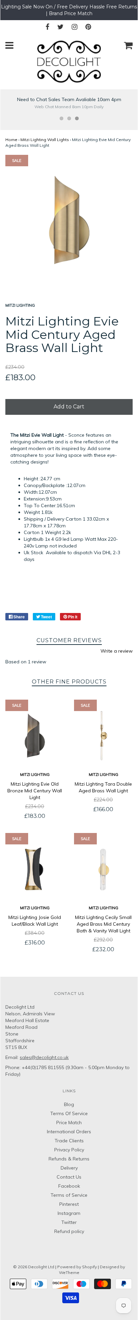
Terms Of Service (69, 1113)
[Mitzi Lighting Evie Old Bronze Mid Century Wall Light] (34, 735)
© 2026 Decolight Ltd (34, 1266)
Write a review (116, 651)
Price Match (69, 1122)
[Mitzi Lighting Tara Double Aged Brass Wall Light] (103, 735)
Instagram (69, 1213)
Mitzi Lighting (35, 774)
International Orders (69, 1132)
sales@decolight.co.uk (44, 1057)
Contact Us (69, 1177)
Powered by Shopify (77, 1266)
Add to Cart (69, 406)
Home (11, 139)
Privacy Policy (69, 1150)
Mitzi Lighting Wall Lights (44, 139)
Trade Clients (69, 1141)
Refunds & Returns (69, 1159)
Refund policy (69, 1231)
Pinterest (69, 1204)
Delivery (69, 1168)
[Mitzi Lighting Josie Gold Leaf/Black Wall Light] (34, 869)
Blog (69, 1104)
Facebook (69, 1186)
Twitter (69, 1222)
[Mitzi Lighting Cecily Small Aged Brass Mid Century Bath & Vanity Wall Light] (103, 869)
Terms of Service (69, 1195)
